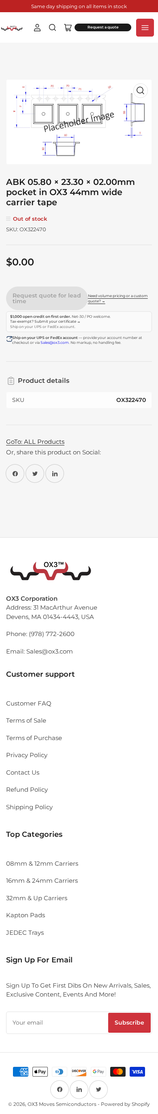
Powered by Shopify (125, 1104)
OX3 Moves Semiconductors (62, 1104)
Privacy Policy (26, 755)
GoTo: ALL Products (35, 441)
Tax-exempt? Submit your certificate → (45, 321)
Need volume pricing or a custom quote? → (118, 298)
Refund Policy (27, 789)
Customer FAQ (28, 703)
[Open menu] (145, 28)
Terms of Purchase (34, 738)
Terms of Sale (26, 720)
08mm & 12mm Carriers (42, 863)
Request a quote (103, 27)
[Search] (53, 28)
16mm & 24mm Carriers (42, 880)
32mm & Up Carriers (36, 898)
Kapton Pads (25, 915)
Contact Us (22, 772)
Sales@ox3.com (55, 343)
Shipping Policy (29, 807)
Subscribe (129, 1022)
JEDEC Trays (25, 932)
